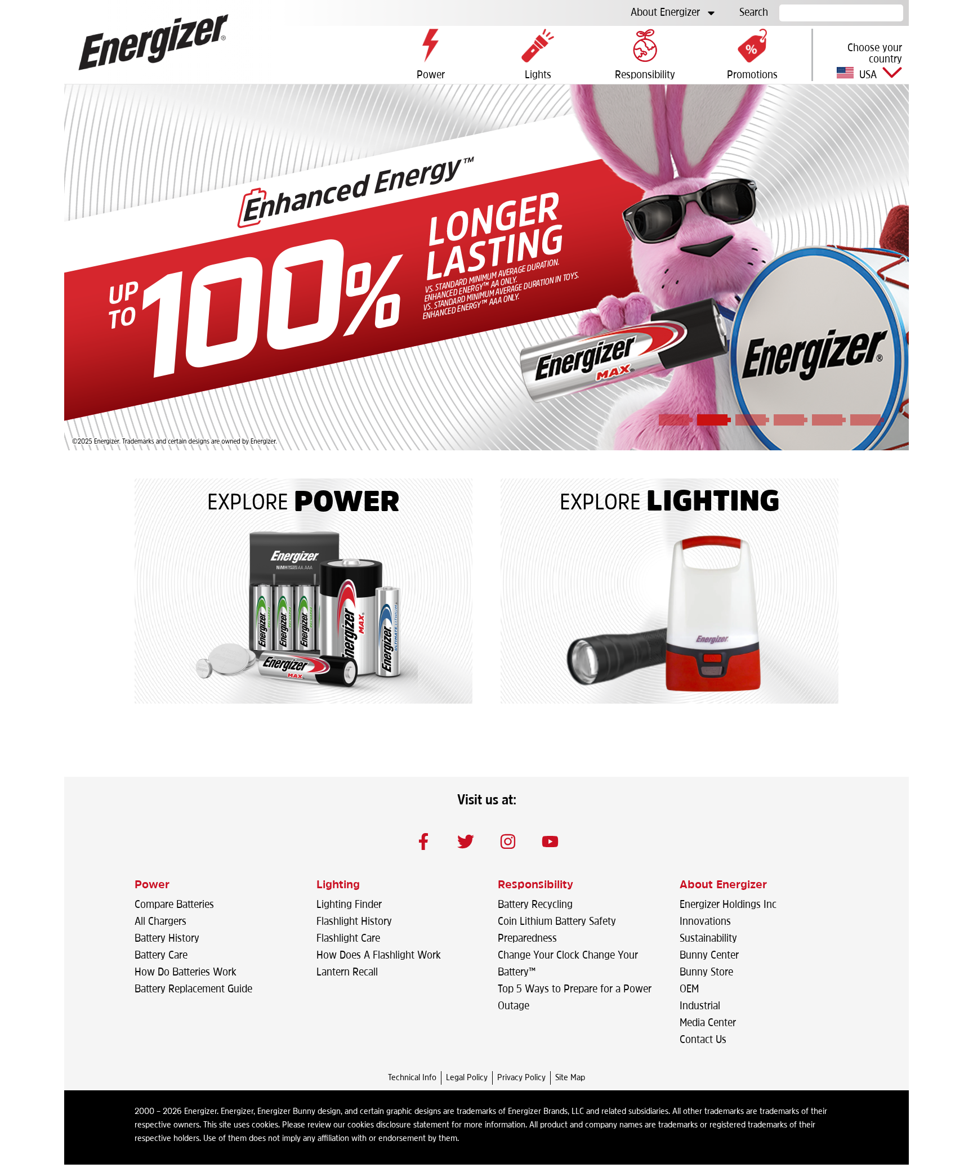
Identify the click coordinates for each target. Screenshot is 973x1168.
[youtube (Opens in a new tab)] (550, 841)
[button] (861, 61)
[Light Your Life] (669, 613)
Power (347, 504)
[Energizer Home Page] (153, 42)
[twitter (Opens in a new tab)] (466, 841)
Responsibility (535, 885)
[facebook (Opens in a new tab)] (423, 841)
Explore (247, 504)
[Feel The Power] (303, 613)
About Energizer (665, 13)
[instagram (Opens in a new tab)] (508, 841)
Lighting (713, 503)
